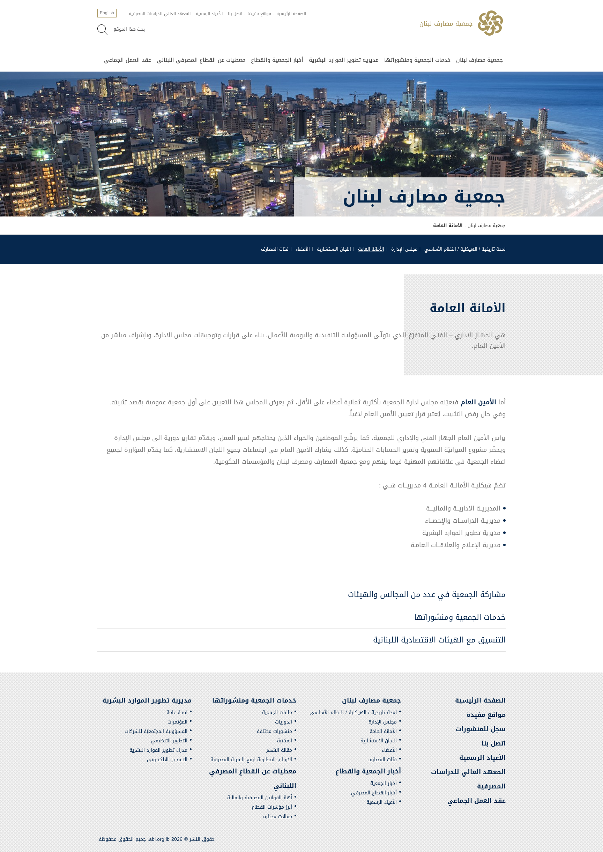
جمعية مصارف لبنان (479, 59)
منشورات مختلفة (274, 731)
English (107, 13)
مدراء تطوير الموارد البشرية (158, 750)
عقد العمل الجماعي (127, 59)
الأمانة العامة (371, 249)
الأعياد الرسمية (209, 13)
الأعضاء (303, 249)
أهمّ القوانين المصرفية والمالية (259, 797)
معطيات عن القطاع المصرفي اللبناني (201, 59)
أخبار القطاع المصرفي (374, 793)
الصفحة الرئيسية (291, 13)
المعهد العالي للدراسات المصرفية (160, 13)
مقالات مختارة (277, 816)
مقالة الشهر (279, 750)
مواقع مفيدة (259, 13)
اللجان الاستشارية (334, 249)
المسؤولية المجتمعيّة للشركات (156, 731)
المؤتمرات (177, 722)
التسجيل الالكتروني (167, 759)
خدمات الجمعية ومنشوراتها (417, 59)
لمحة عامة (176, 712)
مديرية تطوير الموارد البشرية (344, 59)
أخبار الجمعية (383, 783)
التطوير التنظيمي (169, 741)
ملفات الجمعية (277, 712)
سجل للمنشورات (481, 729)
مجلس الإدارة (404, 249)
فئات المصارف (275, 249)
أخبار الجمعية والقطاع (277, 59)
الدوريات (283, 722)
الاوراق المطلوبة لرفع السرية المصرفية (251, 759)
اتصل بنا (235, 13)
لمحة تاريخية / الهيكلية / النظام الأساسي (465, 249)
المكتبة (284, 741)
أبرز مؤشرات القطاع (272, 807)
